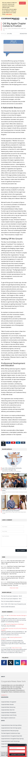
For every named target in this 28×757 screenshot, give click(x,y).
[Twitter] (11, 662)
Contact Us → (4, 695)
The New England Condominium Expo (10, 733)
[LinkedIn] (17, 662)
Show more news (14, 588)
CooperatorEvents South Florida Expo (10, 741)
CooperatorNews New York (7, 710)
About (3, 676)
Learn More (9, 14)
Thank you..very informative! (8, 626)
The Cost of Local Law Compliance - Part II (11, 596)
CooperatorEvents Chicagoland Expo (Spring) (12, 738)
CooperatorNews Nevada (7, 704)
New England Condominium (8, 717)
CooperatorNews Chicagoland (8, 702)
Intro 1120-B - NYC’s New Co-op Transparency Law (13, 604)
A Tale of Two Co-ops (16, 647)
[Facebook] (4, 662)
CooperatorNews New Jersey (8, 707)
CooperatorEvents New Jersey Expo (10, 730)
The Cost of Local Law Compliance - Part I (11, 598)
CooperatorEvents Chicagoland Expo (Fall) (11, 736)
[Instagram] (24, 662)
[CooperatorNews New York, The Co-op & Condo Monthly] (10, 19)
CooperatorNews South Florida (8, 715)
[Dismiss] (25, 745)
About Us (3, 755)
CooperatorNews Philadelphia (8, 712)
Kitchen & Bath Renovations (8, 606)
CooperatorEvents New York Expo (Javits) (11, 728)
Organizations (23, 33)
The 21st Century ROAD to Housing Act (10, 601)
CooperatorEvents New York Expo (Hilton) (11, 725)
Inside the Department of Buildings (15, 624)
